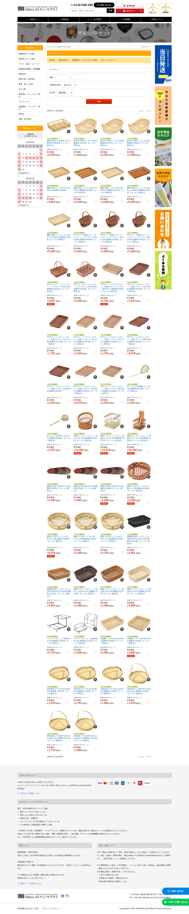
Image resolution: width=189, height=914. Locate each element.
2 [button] (142, 111)
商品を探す (63, 60)
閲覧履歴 (166, 12)
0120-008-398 (83, 5)
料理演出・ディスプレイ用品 (84, 60)
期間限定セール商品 (27, 54)
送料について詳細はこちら (31, 883)
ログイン (144, 47)
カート (152, 7)
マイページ (165, 7)
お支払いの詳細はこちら (30, 793)
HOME (52, 60)
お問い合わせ (105, 5)
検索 (110, 11)
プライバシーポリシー (51, 908)
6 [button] (148, 111)
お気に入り (152, 12)
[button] (150, 110)
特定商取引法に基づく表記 (28, 908)
